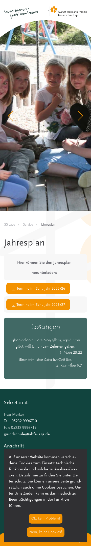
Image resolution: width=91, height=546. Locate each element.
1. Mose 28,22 (71, 353)
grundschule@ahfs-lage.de (27, 434)
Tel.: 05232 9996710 (20, 421)
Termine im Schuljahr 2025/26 (40, 289)
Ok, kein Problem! (45, 519)
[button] (10, 115)
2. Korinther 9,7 (69, 366)
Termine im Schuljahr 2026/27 (40, 305)
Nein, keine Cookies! (45, 532)
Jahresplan (24, 243)
